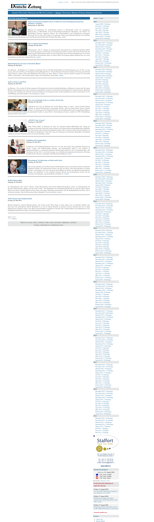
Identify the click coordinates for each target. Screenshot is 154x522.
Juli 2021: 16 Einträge (102, 160)
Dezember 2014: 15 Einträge (104, 338)
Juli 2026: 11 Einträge (102, 26)
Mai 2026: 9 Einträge (101, 30)
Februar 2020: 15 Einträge (103, 197)
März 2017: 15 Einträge (102, 275)
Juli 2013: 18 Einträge (102, 375)
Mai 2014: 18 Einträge (102, 352)
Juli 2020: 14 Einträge (102, 187)
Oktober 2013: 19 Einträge (103, 369)
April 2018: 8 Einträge (102, 247)
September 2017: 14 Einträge (104, 263)
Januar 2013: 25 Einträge (103, 387)
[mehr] (64, 37)
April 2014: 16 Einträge (102, 354)
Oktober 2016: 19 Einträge (103, 288)
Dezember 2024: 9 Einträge (103, 69)
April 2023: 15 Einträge (102, 112)
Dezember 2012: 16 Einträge (104, 391)
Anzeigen (88, 2)
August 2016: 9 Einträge (102, 292)
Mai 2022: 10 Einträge (102, 137)
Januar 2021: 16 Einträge (103, 172)
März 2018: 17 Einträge (102, 249)
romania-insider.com (100, 512)
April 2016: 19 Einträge (102, 300)
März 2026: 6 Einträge (102, 34)
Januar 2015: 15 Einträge (103, 333)
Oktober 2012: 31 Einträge (103, 395)
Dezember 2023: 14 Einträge (104, 96)
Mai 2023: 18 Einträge (102, 110)
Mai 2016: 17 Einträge (102, 298)
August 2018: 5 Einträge (102, 238)
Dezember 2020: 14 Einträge (104, 177)
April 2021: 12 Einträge (102, 166)
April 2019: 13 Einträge (102, 220)
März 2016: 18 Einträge (102, 302)
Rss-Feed (102, 2)
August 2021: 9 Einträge (102, 158)
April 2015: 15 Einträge (102, 327)
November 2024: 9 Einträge (103, 71)
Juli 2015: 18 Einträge (102, 321)
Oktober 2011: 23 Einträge (103, 422)
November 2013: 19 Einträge (104, 366)
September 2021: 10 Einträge (104, 156)
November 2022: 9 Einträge (103, 125)
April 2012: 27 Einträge (102, 408)
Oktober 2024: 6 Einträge (103, 73)
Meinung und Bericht (36, 12)
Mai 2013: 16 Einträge (102, 379)
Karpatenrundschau (94, 12)
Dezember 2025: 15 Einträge (104, 43)
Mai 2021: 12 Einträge (102, 164)
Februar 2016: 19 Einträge (103, 304)
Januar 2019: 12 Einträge (103, 226)
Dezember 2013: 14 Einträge (104, 364)
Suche (79, 2)
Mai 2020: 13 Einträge (102, 191)
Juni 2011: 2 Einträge (102, 430)
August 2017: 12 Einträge (103, 265)
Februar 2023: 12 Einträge (103, 117)
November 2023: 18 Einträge (104, 98)
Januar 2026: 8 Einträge (102, 38)
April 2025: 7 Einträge (102, 59)
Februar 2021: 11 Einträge (103, 170)
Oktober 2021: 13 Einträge (103, 154)
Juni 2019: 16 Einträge (102, 216)
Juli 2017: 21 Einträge (102, 267)
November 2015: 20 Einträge (104, 313)
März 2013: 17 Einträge (102, 383)
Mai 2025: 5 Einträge (101, 57)
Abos (83, 2)
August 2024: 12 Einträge (103, 78)
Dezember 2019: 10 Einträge (104, 204)
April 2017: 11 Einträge (102, 273)
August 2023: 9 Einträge (102, 104)
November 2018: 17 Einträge (104, 232)
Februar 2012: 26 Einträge (103, 412)
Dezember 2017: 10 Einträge (104, 257)
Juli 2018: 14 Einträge (102, 241)
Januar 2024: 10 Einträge (103, 92)
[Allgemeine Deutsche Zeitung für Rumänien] (25, 5)
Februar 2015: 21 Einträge (103, 331)
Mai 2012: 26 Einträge (102, 405)
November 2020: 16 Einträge (104, 179)
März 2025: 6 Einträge (102, 61)
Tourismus (66, 12)
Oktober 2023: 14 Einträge (103, 100)
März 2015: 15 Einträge (102, 329)
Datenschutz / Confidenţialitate (51, 225)
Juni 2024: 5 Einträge (102, 82)
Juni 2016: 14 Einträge (102, 296)
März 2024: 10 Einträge (102, 88)
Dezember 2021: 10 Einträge (104, 150)
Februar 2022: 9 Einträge (103, 143)
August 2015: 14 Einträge (103, 319)
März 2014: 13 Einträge (102, 356)
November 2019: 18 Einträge (104, 206)
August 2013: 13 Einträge (103, 373)
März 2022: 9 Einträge (102, 141)
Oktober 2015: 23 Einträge (103, 315)
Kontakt (115, 2)
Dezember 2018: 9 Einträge (103, 230)
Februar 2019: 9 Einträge (103, 224)
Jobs (93, 2)
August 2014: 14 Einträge (103, 346)
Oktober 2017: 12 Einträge (103, 261)
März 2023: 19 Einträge (102, 115)
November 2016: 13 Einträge (104, 286)
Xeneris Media (100, 521)
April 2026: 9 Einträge (102, 32)
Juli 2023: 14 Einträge (102, 106)
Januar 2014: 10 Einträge (103, 360)
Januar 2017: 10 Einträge (103, 279)
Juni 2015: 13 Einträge (102, 323)
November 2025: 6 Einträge (103, 45)
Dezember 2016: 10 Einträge (104, 284)
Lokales (50, 12)
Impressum (109, 2)
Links (97, 2)
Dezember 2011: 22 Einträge (104, 418)
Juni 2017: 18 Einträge (102, 269)
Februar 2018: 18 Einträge (103, 251)
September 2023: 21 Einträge (104, 102)
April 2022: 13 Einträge (102, 139)
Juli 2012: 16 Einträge (102, 401)
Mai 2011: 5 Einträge (101, 432)
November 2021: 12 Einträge (104, 152)
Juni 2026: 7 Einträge (102, 28)
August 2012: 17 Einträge (103, 399)
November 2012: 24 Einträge (104, 393)
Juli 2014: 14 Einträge (102, 348)
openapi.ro (103, 480)
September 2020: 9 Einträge (103, 183)
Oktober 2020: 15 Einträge (103, 181)
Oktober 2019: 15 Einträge (103, 208)
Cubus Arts (99, 519)
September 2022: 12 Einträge (104, 129)
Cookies (36, 225)
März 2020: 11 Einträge (102, 195)
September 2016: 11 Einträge (104, 290)
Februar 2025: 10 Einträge (103, 63)
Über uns (74, 2)
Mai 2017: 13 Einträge (102, 271)
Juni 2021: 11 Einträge (102, 162)
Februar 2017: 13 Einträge (103, 277)
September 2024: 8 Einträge (103, 76)
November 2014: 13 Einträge (104, 340)
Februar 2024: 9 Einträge (103, 90)
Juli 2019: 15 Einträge (102, 214)
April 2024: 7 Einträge (102, 86)
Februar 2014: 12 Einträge (103, 358)
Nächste (14, 219)
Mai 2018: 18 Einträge (102, 245)
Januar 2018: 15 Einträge (103, 253)
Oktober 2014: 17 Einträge (103, 342)
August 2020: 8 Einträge (102, 185)
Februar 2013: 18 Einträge (103, 385)
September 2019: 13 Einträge (104, 210)
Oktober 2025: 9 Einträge (103, 47)
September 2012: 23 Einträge (104, 397)
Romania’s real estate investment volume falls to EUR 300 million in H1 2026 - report (105, 500)
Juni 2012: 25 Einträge (102, 403)
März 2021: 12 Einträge (102, 168)
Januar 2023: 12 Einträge (103, 119)
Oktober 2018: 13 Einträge (103, 234)
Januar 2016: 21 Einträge (103, 306)
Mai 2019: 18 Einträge (102, 218)
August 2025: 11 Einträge (103, 51)
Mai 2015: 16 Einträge (102, 325)
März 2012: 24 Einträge (102, 410)
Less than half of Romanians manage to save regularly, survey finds (106, 492)
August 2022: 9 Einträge (102, 131)
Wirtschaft (22, 12)
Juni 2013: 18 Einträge (102, 377)
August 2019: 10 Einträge (103, 212)
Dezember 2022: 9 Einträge (103, 123)
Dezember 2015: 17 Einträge (104, 311)
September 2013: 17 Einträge (104, 371)
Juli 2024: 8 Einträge (101, 80)
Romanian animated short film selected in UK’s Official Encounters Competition (106, 508)
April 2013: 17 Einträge (102, 381)
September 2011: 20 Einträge (104, 424)
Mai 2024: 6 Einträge (101, 84)
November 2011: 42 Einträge (104, 420)
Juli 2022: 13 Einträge (102, 133)
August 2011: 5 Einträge (102, 426)
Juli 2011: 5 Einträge (101, 428)
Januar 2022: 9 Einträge (102, 145)
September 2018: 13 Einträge (104, 236)
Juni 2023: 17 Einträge (102, 108)
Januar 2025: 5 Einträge (102, 65)
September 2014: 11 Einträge (104, 344)
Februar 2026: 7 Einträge (103, 36)
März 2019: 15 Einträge (102, 222)
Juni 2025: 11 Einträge (102, 55)
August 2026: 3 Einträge (102, 24)
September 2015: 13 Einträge (104, 317)
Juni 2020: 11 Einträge (102, 189)
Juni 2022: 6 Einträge (102, 135)
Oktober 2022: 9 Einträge (103, 127)
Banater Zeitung (78, 12)
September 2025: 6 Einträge (103, 49)
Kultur (58, 12)
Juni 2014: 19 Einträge (102, 350)
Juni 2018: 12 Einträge (102, 243)
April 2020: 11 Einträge (102, 193)
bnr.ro (108, 480)
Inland (14, 12)
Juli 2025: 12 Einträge (102, 53)
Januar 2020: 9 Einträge (102, 199)
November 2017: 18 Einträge (104, 259)
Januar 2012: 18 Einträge (103, 414)
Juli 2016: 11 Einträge (102, 294)
